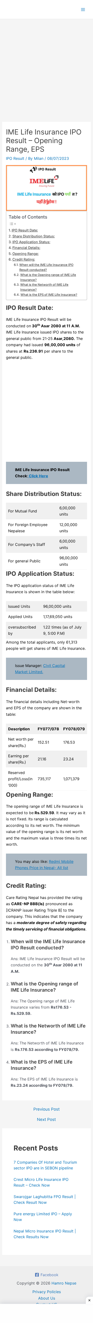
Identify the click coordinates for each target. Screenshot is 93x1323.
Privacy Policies (46, 1291)
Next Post (46, 1120)
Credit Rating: (23, 259)
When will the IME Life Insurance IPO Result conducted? (46, 267)
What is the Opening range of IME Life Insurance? (48, 277)
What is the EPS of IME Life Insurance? (49, 294)
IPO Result (15, 158)
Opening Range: (25, 254)
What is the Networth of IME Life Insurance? (44, 287)
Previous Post (46, 1109)
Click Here (38, 475)
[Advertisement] (46, 73)
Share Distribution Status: (33, 236)
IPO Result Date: (25, 230)
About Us (46, 1298)
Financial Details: (26, 248)
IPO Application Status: (31, 242)
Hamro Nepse (64, 1283)
